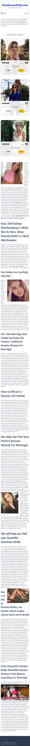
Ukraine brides (21, 22)
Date (21, 70)
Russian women (18, 202)
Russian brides (19, 481)
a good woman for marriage (17, 266)
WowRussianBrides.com (15, 5)
